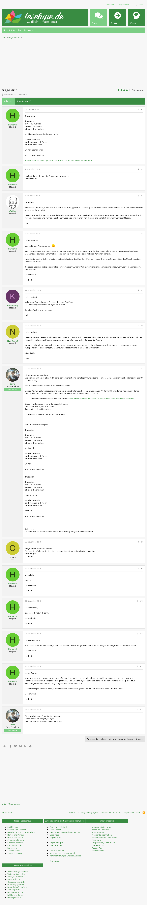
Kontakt (72, 812)
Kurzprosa (12, 848)
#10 (141, 601)
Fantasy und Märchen (16, 829)
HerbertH (8, 94)
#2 (142, 169)
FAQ (120, 812)
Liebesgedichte (14, 897)
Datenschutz (105, 812)
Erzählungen (13, 827)
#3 (142, 195)
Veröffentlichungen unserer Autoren (65, 855)
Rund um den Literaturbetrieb (62, 853)
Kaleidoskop (12, 305)
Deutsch (8, 812)
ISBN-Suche (97, 840)
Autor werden (98, 832)
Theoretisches (56, 845)
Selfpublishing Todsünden (103, 842)
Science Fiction (13, 850)
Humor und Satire (15, 837)
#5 (142, 290)
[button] (98, 17)
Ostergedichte (13, 879)
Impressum (129, 812)
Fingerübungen (56, 842)
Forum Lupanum (57, 850)
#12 (141, 666)
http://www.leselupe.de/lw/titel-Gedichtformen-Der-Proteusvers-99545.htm (102, 398)
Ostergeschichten (15, 876)
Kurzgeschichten (14, 845)
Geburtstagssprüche (16, 882)
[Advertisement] (73, 62)
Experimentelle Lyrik (58, 827)
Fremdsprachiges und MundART (21, 832)
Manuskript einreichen (102, 827)
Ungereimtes (55, 837)
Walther (12, 211)
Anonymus (54, 861)
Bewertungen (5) (24, 101)
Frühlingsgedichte (15, 895)
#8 (142, 542)
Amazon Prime (98, 850)
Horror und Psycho (15, 835)
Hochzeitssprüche (15, 892)
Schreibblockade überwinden (105, 837)
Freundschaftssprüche (17, 887)
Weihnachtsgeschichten (17, 871)
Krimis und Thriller (15, 842)
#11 (141, 633)
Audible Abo (97, 848)
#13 (141, 709)
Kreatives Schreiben (101, 829)
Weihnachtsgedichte (16, 874)
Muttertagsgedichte (15, 884)
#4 (142, 233)
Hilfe (115, 812)
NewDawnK (12, 341)
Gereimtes (54, 835)
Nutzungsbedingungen (88, 812)
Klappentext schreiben (102, 835)
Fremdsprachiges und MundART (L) (65, 832)
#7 (142, 368)
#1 (142, 109)
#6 (142, 325)
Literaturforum (98, 845)
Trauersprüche (14, 889)
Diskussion (8, 101)
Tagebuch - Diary (14, 853)
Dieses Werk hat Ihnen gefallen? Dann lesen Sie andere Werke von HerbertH (58, 160)
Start (138, 812)
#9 (142, 568)
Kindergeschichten (15, 840)
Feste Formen (55, 829)
